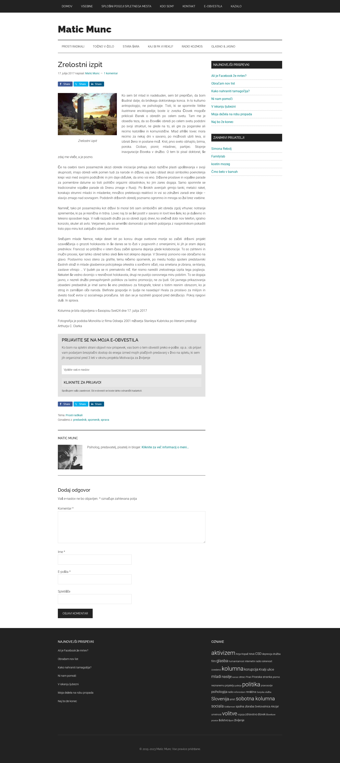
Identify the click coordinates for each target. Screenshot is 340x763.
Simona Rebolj (221, 149)
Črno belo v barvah (224, 172)
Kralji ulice (266, 669)
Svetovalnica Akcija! (267, 706)
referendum (239, 692)
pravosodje (267, 685)
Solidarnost (229, 706)
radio (230, 691)
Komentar (66, 508)
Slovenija (220, 699)
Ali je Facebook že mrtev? (229, 76)
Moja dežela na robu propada (231, 114)
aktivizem (223, 652)
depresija (267, 653)
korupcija (251, 669)
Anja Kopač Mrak (245, 653)
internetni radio (253, 661)
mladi (216, 676)
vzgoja (241, 714)
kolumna (233, 668)
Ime (61, 552)
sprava (105, 419)
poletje (238, 685)
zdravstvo (251, 714)
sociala (217, 706)
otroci (242, 677)
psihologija (219, 692)
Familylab (218, 156)
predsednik (80, 419)
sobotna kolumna (255, 699)
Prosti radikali (74, 415)
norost (235, 677)
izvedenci (216, 669)
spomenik (94, 419)
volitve (229, 713)
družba (277, 653)
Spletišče (64, 591)
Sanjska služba (264, 692)
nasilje (227, 677)
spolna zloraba (245, 706)
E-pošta (64, 572)
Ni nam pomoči (222, 99)
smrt (232, 699)
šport (231, 720)
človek (262, 714)
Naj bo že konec (222, 122)
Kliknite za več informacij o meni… (165, 447)
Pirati (248, 677)
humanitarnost (236, 661)
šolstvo (223, 720)
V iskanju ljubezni (223, 106)
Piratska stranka (262, 676)
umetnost (216, 714)
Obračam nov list (223, 83)
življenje (239, 720)
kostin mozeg (220, 164)
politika (251, 684)
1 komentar (111, 73)
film (213, 661)
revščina (251, 691)
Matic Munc (85, 29)
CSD (258, 654)
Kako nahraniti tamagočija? (230, 91)
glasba (222, 660)
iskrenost (267, 661)
